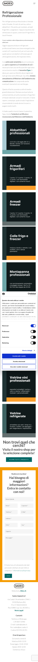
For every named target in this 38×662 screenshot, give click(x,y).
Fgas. (29, 70)
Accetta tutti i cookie (19, 356)
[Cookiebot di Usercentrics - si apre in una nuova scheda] (28, 294)
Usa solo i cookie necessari (19, 367)
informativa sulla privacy (21, 571)
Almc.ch (23, 591)
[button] (34, 3)
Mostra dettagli (27, 350)
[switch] (33, 331)
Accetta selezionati (19, 361)
